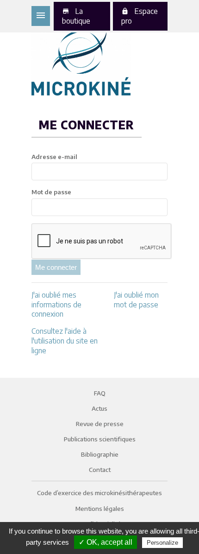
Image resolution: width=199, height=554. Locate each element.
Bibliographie (99, 454)
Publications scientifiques (100, 439)
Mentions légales (99, 508)
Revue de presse (100, 423)
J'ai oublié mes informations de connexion (56, 304)
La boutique (76, 15)
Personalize (162, 542)
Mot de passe (51, 192)
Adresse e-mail (54, 156)
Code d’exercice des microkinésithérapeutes (99, 493)
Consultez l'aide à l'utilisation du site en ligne (64, 340)
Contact (100, 469)
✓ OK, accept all (105, 542)
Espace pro (139, 15)
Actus (99, 408)
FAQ (100, 393)
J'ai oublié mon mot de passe (136, 299)
